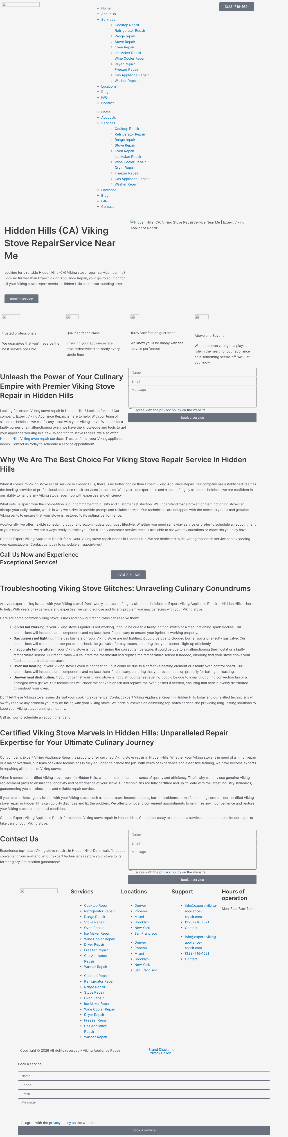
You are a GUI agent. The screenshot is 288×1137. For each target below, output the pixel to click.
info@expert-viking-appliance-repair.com (201, 911)
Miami (139, 917)
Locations (109, 86)
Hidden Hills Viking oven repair (24, 438)
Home (106, 8)
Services (108, 19)
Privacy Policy (159, 1053)
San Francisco (146, 933)
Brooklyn (142, 922)
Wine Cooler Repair (130, 58)
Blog (104, 92)
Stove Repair (125, 42)
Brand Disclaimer (162, 1049)
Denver (140, 905)
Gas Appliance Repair (132, 75)
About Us (108, 14)
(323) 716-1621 (197, 922)
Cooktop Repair (127, 25)
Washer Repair (126, 81)
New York (142, 928)
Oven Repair (124, 47)
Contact (107, 103)
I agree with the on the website (170, 410)
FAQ (104, 97)
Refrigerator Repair (130, 30)
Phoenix (141, 911)
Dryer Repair (125, 64)
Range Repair (95, 917)
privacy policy (170, 410)
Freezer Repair (127, 69)
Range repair (125, 36)
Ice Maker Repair (128, 53)
